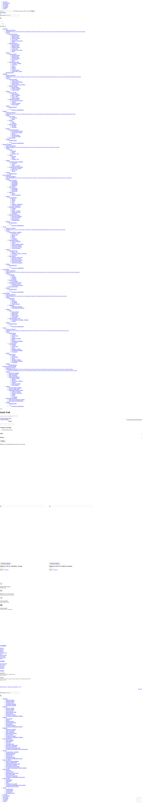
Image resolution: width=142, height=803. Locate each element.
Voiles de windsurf (10, 730)
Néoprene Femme (10, 700)
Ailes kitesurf (9, 718)
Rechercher (2, 15)
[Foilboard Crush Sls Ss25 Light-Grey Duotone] (71, 503)
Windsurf (2, 651)
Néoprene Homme (10, 701)
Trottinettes (8, 781)
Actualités (2, 668)
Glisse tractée (2, 656)
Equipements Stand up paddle (13, 764)
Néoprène (2, 648)
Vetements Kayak (10, 754)
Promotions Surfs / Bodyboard (13, 748)
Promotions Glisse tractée (12, 775)
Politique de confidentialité (13, 686)
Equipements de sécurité (11, 783)
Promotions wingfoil (10, 714)
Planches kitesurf (10, 721)
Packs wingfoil (9, 713)
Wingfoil (2, 649)
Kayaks (5, 750)
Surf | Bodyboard (3, 652)
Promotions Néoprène (11, 705)
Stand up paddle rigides (11, 762)
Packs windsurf (9, 734)
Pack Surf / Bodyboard (11, 746)
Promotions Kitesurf (10, 725)
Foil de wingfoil (9, 710)
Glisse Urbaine (6, 778)
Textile (1, 658)
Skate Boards (9, 779)
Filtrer (2, 441)
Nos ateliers (2, 667)
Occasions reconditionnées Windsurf (14, 737)
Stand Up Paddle (3, 655)
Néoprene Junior (10, 702)
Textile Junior (9, 791)
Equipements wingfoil (11, 712)
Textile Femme (9, 789)
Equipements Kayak (10, 753)
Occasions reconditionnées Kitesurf (14, 726)
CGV (20, 686)
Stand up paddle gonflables (12, 761)
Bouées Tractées (10, 772)
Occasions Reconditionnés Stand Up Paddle (16, 768)
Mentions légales (3, 686)
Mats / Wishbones (10, 732)
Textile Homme (9, 790)
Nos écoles (2, 665)
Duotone (7, 569)
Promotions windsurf (11, 736)
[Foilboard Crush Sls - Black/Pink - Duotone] (22, 503)
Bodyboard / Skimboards (12, 745)
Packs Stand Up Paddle (11, 765)
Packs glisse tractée (10, 774)
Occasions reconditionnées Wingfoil (14, 716)
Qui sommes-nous (3, 663)
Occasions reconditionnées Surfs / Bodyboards (17, 749)
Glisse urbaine (3, 657)
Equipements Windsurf (11, 733)
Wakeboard (8, 770)
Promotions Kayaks (10, 757)
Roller (7, 782)
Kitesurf (1, 650)
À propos (5, 794)
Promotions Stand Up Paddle (12, 766)
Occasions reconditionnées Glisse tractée (15, 777)
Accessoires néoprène (11, 704)
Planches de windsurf (11, 729)
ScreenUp (140, 689)
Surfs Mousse (9, 741)
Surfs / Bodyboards (8, 416)
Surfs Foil (8, 742)
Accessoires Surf (10, 744)
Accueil (2, 416)
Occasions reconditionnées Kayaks (14, 758)
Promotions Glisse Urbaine (12, 786)
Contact (5, 801)
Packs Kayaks (9, 756)
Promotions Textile (10, 793)
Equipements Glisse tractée (12, 773)
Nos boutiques (3, 664)
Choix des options (5, 563)
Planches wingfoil (10, 709)
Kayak (1, 654)
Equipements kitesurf (11, 722)
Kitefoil (7, 720)
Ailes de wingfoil (10, 708)
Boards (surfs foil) (7, 430)
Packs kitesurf (9, 724)
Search (32, 11)
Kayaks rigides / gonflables (12, 752)
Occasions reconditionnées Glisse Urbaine (16, 785)
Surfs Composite (10, 740)
